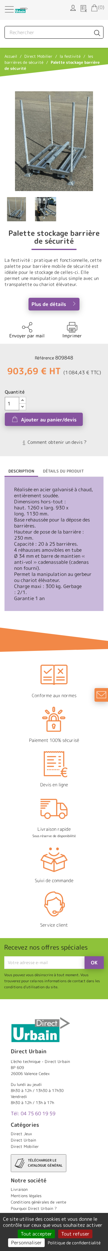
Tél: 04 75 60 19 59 (33, 1113)
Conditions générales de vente (38, 1202)
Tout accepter (36, 1233)
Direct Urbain (23, 1140)
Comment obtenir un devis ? (56, 442)
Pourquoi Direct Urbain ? (34, 1208)
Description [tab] (21, 471)
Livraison (19, 1189)
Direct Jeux (21, 1133)
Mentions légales (26, 1195)
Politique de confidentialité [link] (74, 1243)
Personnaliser (26, 1242)
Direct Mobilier (25, 1146)
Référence (44, 358)
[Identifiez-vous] (73, 7)
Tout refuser (75, 1233)
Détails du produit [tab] (63, 471)
